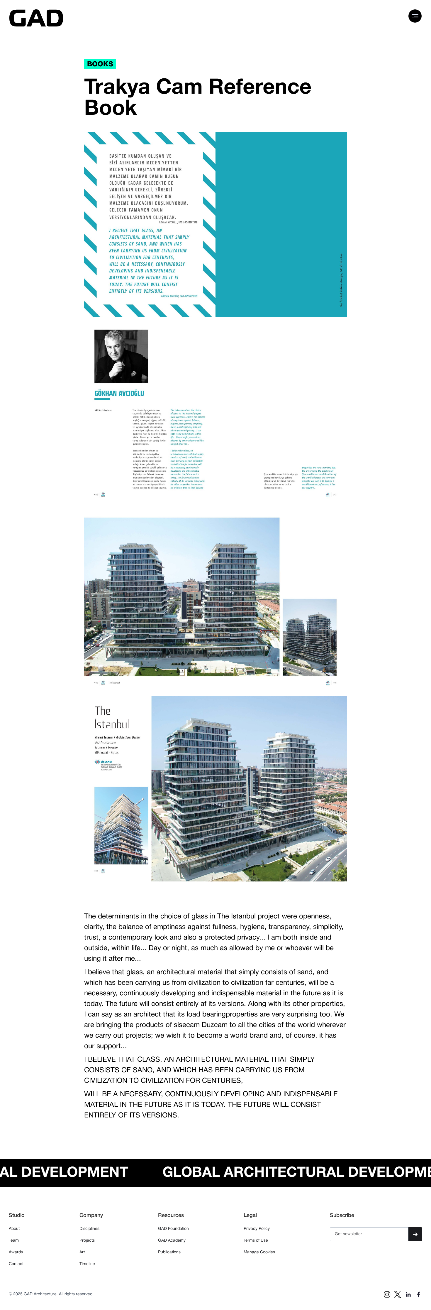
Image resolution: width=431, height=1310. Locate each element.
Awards (16, 1252)
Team (14, 1240)
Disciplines (89, 1229)
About (14, 1229)
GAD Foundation (173, 1229)
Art (82, 1252)
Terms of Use (256, 1240)
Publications (169, 1252)
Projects (87, 1240)
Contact (16, 1264)
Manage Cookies (259, 1252)
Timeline (87, 1264)
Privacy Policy (257, 1229)
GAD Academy (172, 1240)
